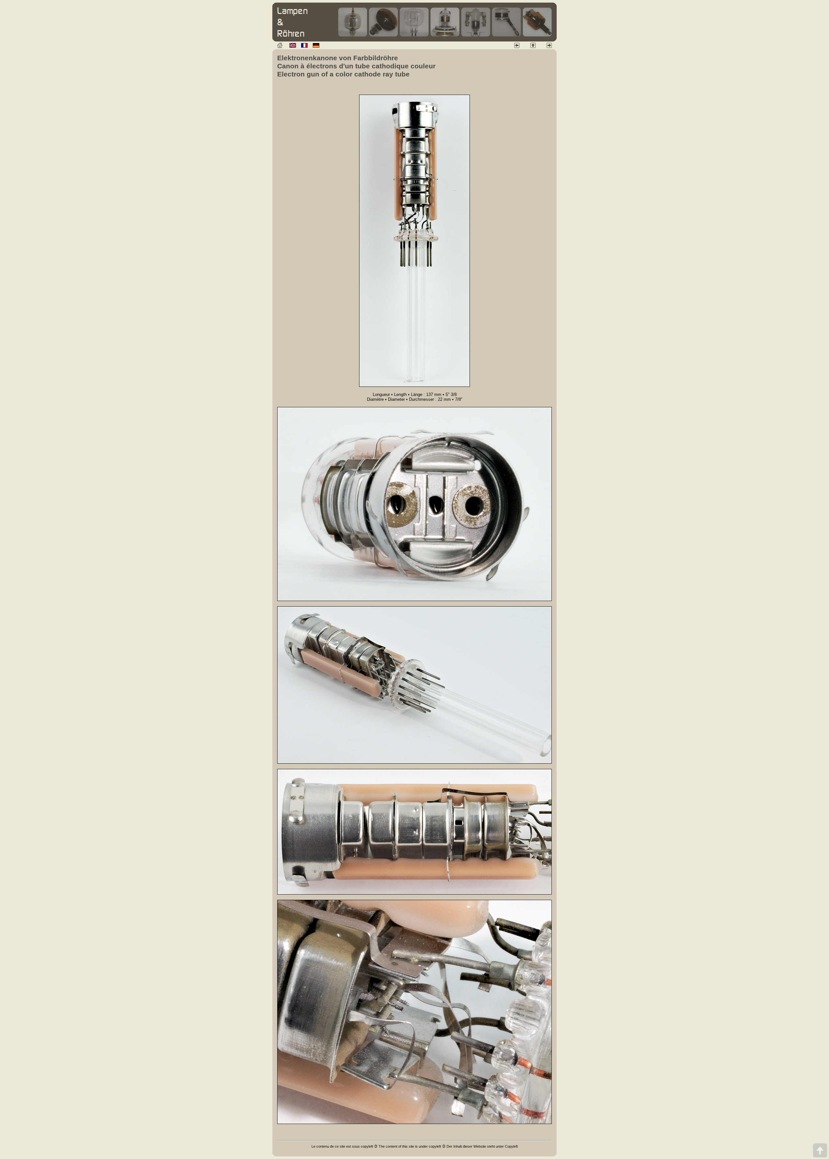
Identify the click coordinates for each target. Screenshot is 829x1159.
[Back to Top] (819, 1150)
